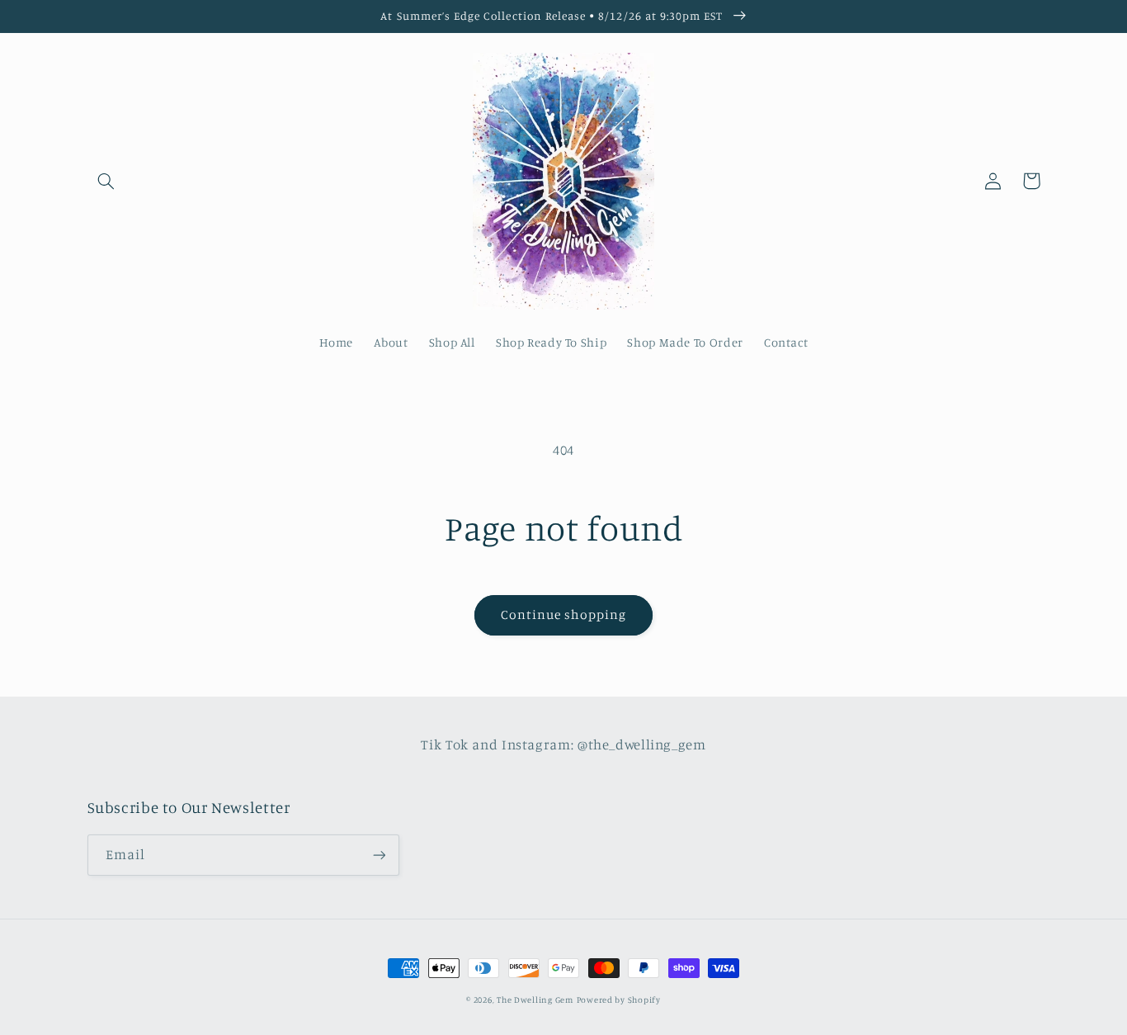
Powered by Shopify (619, 999)
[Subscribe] (379, 854)
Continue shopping (564, 614)
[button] (106, 181)
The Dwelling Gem (535, 999)
